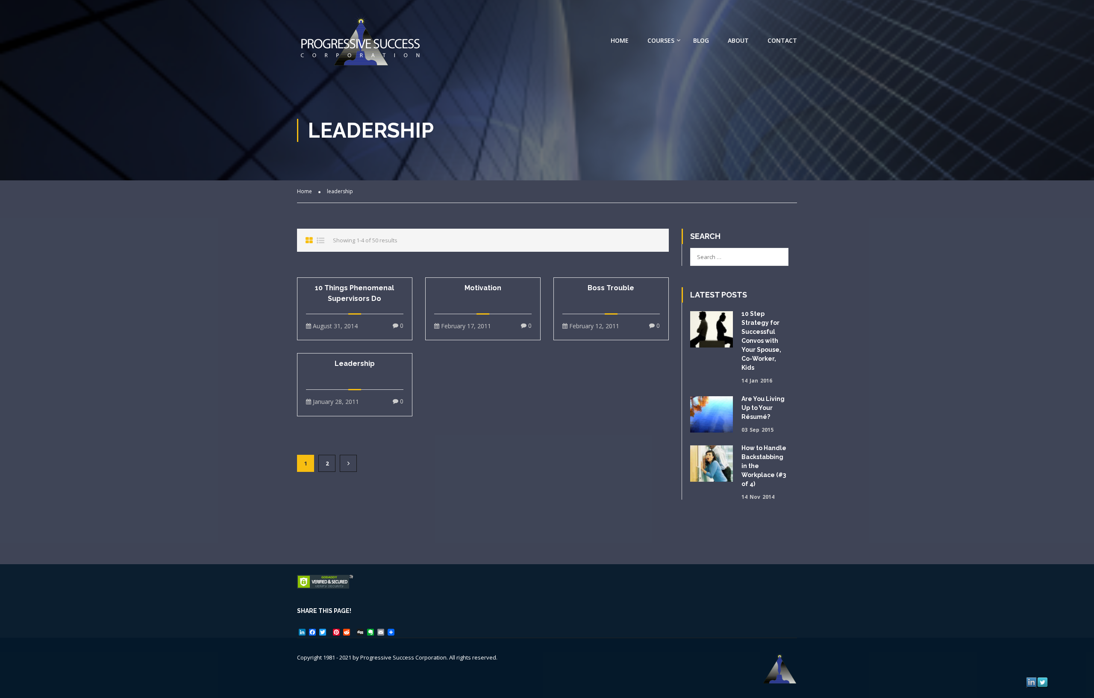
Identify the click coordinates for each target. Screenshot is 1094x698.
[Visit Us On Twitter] (1042, 681)
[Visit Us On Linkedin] (1031, 681)
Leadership (355, 363)
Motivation (483, 288)
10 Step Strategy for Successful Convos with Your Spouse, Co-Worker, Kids (761, 340)
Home (620, 40)
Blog (701, 40)
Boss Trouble (611, 288)
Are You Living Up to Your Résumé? (763, 407)
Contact (782, 40)
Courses (660, 40)
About (738, 40)
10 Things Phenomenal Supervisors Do (354, 293)
